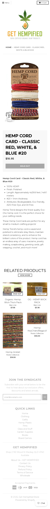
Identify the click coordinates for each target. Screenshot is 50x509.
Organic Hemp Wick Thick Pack (13, 301)
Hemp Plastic (25, 422)
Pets (25, 425)
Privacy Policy (25, 466)
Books (25, 435)
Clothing (25, 416)
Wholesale (25, 475)
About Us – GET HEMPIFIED (25, 460)
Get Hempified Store (29, 497)
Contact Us (25, 463)
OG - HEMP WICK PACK (37, 301)
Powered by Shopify (25, 500)
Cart (44, 3)
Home (8, 47)
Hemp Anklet (13, 352)
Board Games (25, 438)
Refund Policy (25, 469)
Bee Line (12, 305)
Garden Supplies (25, 432)
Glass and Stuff (25, 429)
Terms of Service (25, 472)
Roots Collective (12, 355)
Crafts (25, 419)
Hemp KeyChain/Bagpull (37, 329)
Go (45, 397)
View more (25, 275)
